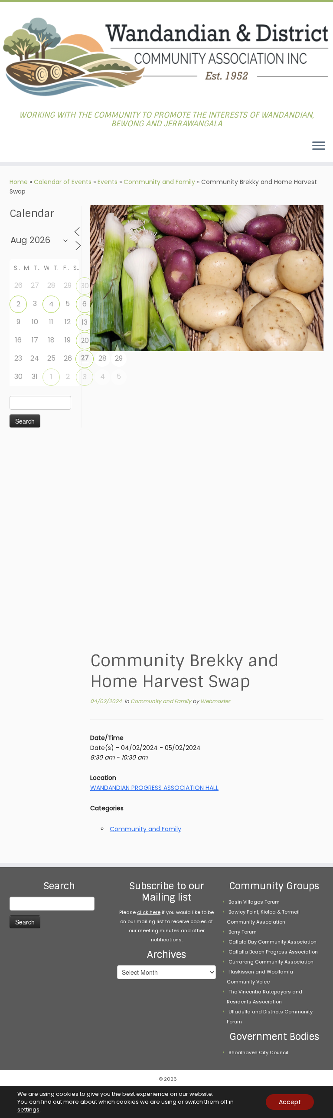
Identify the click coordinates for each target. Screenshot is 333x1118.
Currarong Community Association (271, 961)
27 (85, 358)
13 (85, 322)
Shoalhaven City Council (258, 1052)
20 (85, 340)
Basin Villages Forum (254, 901)
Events (108, 182)
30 (85, 286)
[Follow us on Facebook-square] (13, 146)
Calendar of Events (62, 182)
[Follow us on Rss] (18, 146)
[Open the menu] (318, 146)
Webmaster (215, 701)
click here (148, 912)
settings (28, 1110)
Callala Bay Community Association (273, 941)
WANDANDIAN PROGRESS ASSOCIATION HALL (154, 787)
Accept (290, 1102)
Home (19, 182)
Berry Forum (243, 931)
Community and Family (159, 182)
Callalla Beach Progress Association (273, 951)
